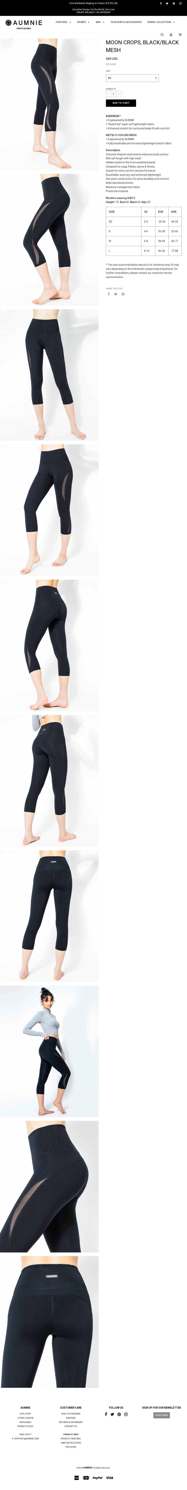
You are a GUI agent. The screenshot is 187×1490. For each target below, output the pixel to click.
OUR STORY (25, 1414)
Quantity (111, 89)
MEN (98, 22)
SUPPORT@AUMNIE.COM (26, 1439)
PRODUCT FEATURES (71, 1439)
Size (108, 71)
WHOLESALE (25, 1422)
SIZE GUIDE (111, 64)
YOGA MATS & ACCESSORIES (126, 22)
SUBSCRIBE (161, 1415)
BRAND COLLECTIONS (160, 22)
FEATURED (62, 22)
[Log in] (171, 34)
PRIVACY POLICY (25, 1426)
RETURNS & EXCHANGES (71, 1422)
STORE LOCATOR (25, 1418)
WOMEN (82, 22)
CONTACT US (70, 1426)
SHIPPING (71, 1418)
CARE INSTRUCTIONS (71, 1443)
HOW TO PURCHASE (70, 1414)
